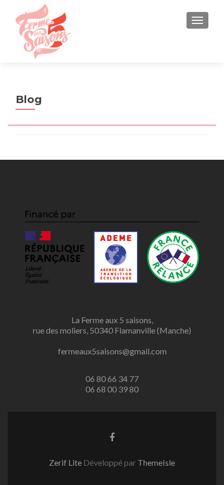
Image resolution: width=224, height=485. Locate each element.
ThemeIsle (156, 462)
